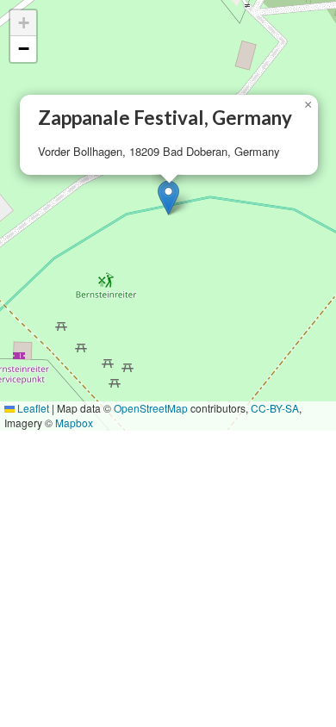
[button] (168, 197)
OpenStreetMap (151, 408)
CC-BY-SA (275, 408)
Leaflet (32, 408)
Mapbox (74, 422)
